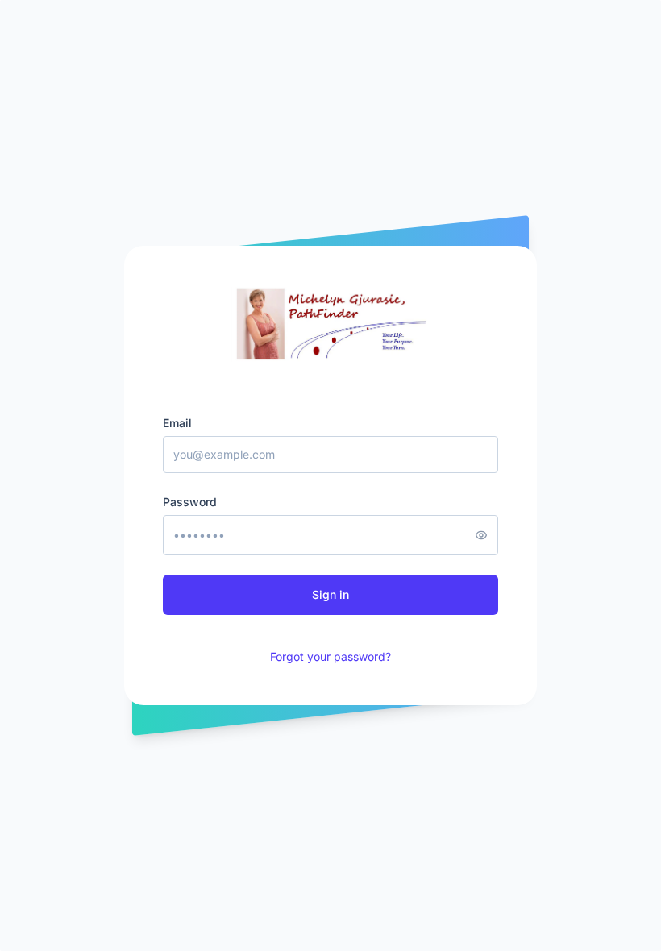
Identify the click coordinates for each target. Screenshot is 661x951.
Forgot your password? (330, 656)
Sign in (330, 594)
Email (177, 423)
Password (190, 502)
